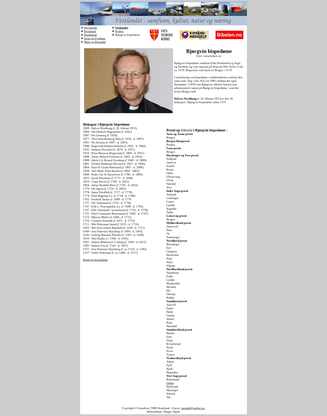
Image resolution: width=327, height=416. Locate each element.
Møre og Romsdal (95, 42)
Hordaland (90, 34)
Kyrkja (119, 31)
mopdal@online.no (193, 408)
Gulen (170, 383)
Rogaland (90, 31)
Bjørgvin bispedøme (95, 259)
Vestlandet (121, 27)
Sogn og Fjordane (94, 38)
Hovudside (90, 27)
